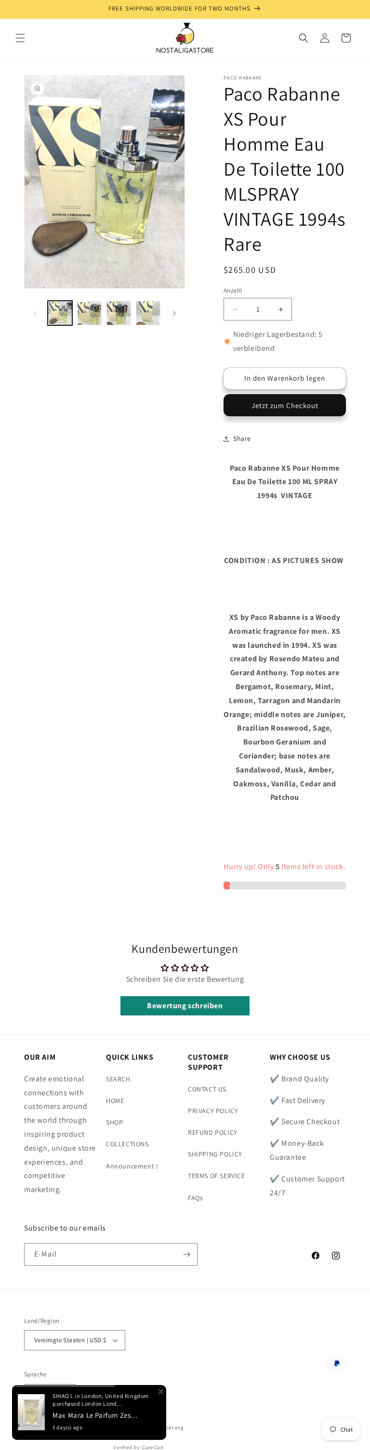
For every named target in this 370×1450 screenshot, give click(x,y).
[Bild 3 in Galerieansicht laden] (118, 313)
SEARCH (118, 1079)
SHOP (114, 1122)
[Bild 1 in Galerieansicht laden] (60, 313)
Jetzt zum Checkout (284, 405)
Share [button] (242, 438)
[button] (20, 38)
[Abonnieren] (186, 1254)
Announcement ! (132, 1166)
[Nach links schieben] (34, 313)
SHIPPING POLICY (215, 1154)
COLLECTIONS (127, 1144)
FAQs (195, 1197)
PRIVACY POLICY (213, 1110)
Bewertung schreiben (185, 1006)
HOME (115, 1100)
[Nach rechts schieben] (174, 313)
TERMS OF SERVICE (216, 1175)
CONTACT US (207, 1089)
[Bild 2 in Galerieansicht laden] (89, 313)
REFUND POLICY (213, 1132)
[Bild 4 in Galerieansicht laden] (148, 313)
